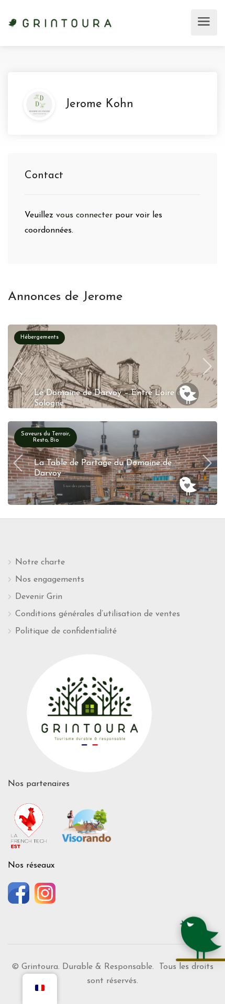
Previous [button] (17, 366)
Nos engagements (49, 579)
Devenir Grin (38, 597)
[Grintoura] (60, 22)
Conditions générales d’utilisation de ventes (97, 614)
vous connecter (85, 215)
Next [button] (207, 366)
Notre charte (40, 562)
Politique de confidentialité (66, 631)
